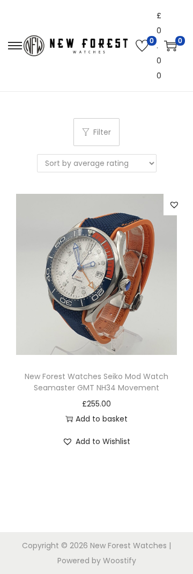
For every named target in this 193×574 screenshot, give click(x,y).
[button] (174, 204)
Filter (102, 132)
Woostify (119, 560)
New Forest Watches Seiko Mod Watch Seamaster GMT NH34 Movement (96, 382)
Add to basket (102, 418)
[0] (142, 45)
